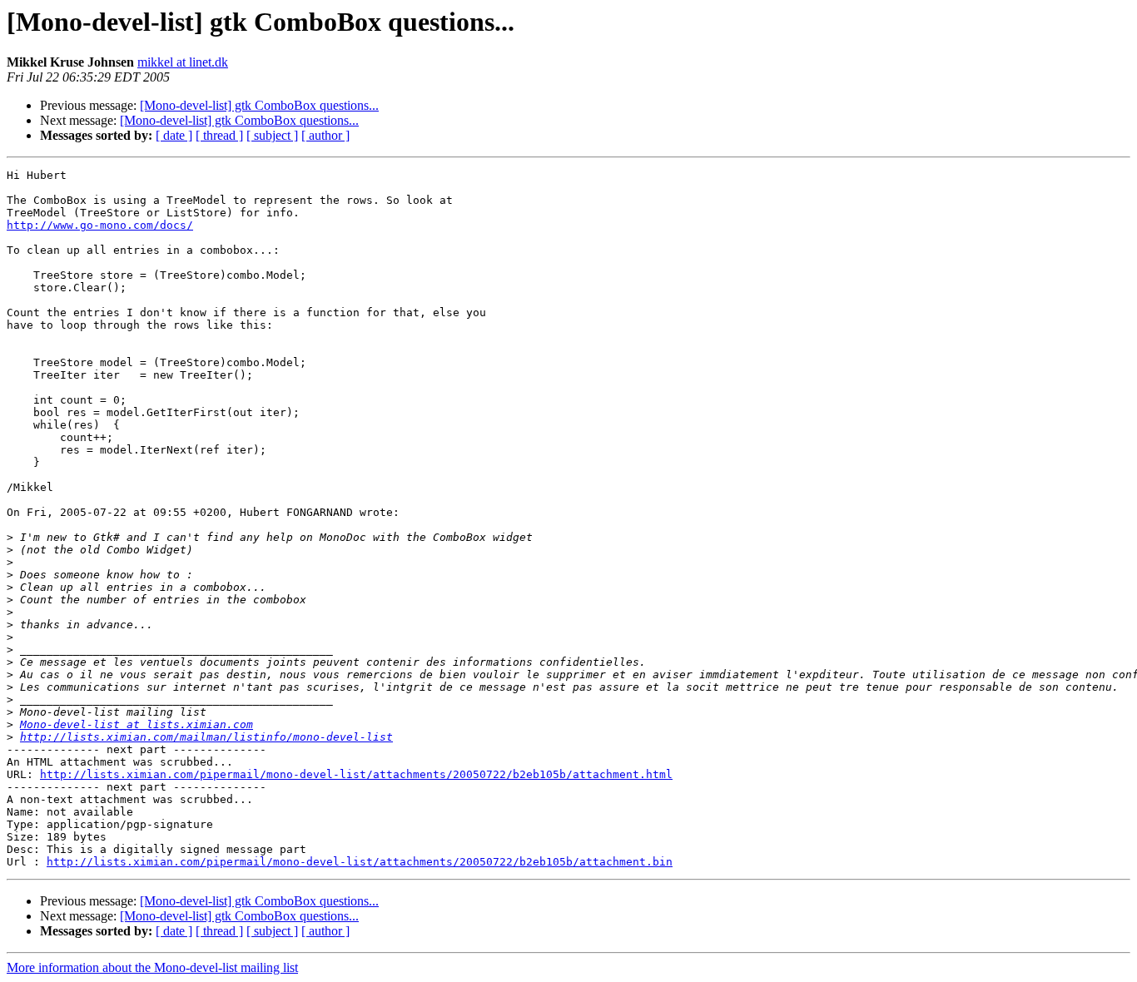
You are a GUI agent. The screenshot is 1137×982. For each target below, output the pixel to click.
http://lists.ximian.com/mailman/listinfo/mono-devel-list (206, 737)
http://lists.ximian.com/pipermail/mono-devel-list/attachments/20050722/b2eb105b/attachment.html (356, 774)
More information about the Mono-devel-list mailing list (152, 967)
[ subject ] (272, 135)
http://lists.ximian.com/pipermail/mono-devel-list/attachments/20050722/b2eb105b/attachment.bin (360, 862)
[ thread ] (219, 135)
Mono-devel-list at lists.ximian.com (136, 724)
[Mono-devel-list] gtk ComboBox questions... (259, 105)
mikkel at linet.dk (182, 62)
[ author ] (325, 135)
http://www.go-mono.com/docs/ (100, 225)
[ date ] (174, 135)
